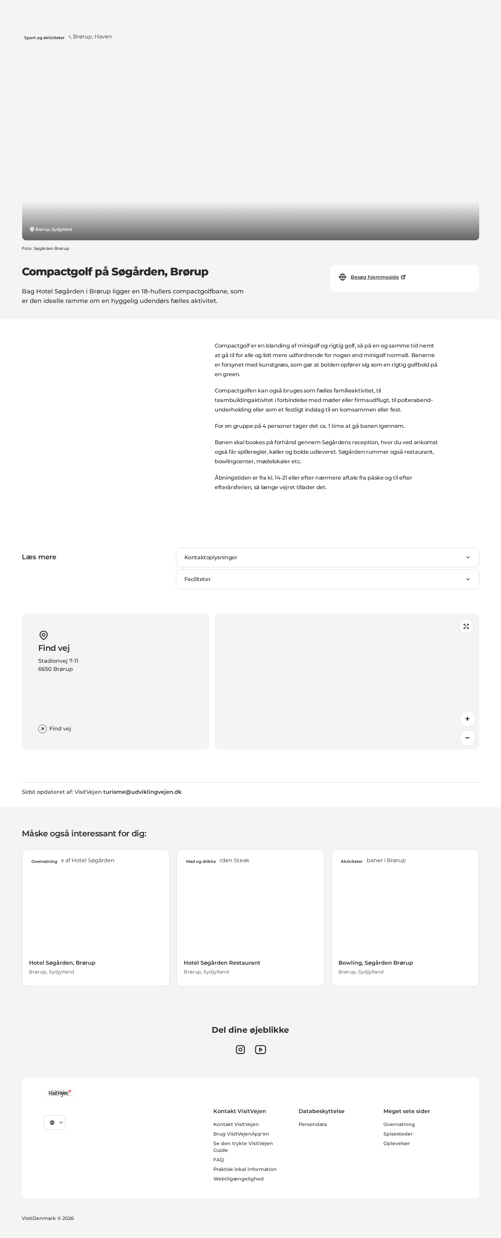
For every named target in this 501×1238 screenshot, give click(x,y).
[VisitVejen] (60, 1094)
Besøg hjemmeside (375, 277)
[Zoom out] (467, 738)
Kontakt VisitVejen (236, 1124)
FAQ (218, 1160)
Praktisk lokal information (245, 1169)
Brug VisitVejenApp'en (241, 1134)
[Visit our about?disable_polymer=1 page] (261, 1050)
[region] (347, 681)
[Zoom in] (467, 719)
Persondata (313, 1124)
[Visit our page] (240, 1050)
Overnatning (399, 1124)
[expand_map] (466, 626)
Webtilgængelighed (238, 1179)
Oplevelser (396, 1143)
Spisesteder (398, 1134)
